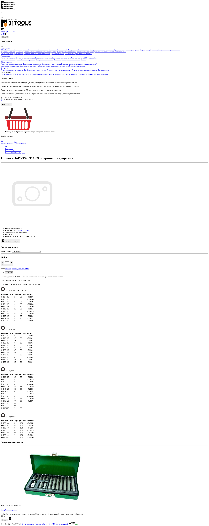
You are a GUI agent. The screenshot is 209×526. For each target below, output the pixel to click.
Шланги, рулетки (60, 60)
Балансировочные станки (51, 64)
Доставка (22, 74)
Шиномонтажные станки (32, 64)
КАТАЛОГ (5, 37)
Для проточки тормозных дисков (59, 70)
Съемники (19, 52)
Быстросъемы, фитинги (44, 60)
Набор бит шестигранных (9, 510)
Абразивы (68, 54)
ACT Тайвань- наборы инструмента (14, 50)
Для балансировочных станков (35, 70)
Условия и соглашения (50, 74)
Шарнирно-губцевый (148, 50)
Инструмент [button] (5, 48)
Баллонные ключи (30, 54)
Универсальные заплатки (25, 58)
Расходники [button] (5, 56)
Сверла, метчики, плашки (82, 54)
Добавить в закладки (12, 242)
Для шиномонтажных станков (12, 70)
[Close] (14, 2)
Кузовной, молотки (8, 52)
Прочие (83, 60)
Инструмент (9, 149)
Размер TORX (6, 251)
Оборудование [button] (6, 62)
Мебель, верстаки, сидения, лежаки (50, 66)
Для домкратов (103, 70)
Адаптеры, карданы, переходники (126, 50)
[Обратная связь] (2, 35)
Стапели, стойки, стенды (10, 66)
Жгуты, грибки (91, 58)
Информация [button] (6, 72)
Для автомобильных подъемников (84, 70)
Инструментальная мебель (66, 52)
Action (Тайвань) (24, 230)
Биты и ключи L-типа (32, 52)
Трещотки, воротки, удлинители (102, 50)
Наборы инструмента (48, 52)
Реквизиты (39, 524)
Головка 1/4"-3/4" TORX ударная (15, 153)
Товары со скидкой (61, 524)
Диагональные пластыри (61, 58)
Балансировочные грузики (11, 60)
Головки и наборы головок (38, 50)
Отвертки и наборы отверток (78, 50)
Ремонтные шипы (73, 60)
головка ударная (18, 269)
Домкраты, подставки (28, 66)
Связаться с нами (27, 524)
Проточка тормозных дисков (11, 64)
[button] (5, 35)
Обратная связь (6, 74)
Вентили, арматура (28, 60)
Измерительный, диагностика (12, 54)
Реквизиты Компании (100, 74)
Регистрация (21, 143)
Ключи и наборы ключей (58, 50)
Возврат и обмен (65, 74)
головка (8, 269)
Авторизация (8, 143)
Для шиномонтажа (57, 54)
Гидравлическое (67, 64)
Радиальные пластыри (43, 58)
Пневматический (119, 52)
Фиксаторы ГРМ (43, 54)
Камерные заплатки (8, 58)
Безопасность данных (34, 74)
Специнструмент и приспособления (99, 52)
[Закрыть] (2, 46)
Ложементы (81, 52)
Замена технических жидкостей (85, 64)
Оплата (15, 74)
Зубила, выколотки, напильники (168, 50)
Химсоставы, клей (78, 58)
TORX (26, 269)
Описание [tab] (9, 272)
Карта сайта (47, 524)
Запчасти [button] (4, 68)
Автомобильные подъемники (74, 66)
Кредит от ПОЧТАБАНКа (82, 74)
